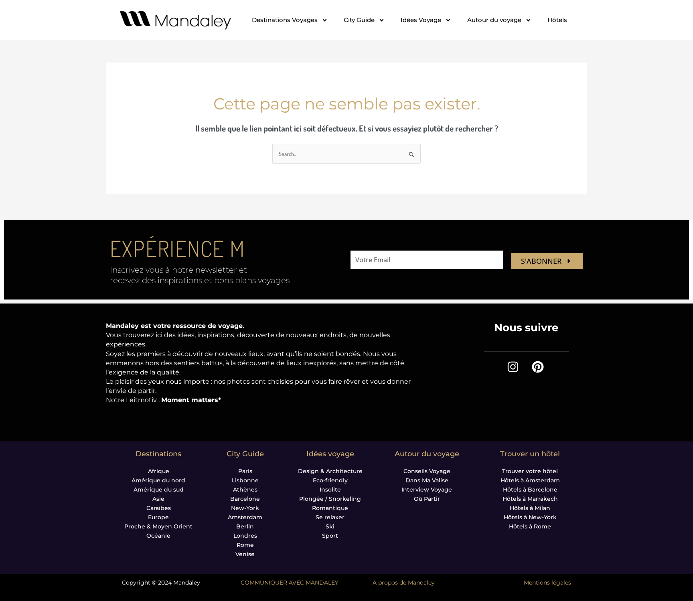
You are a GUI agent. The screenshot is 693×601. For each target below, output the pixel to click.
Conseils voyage (426, 471)
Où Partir (427, 498)
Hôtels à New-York (530, 517)
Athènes (245, 489)
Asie (158, 498)
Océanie (158, 535)
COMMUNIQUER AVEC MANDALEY (289, 582)
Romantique (330, 508)
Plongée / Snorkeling (330, 498)
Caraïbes (158, 508)
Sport (330, 535)
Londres (245, 535)
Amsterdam (245, 517)
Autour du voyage (494, 20)
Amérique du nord (158, 480)
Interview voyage (426, 489)
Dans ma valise (426, 480)
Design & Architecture (330, 471)
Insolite (330, 489)
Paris (245, 471)
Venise (245, 554)
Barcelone (245, 498)
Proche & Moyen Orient (158, 526)
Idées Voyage (421, 20)
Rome (245, 544)
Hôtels (557, 20)
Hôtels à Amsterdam (530, 480)
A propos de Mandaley (404, 582)
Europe (158, 517)
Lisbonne (245, 480)
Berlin (245, 526)
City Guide (359, 20)
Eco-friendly (330, 480)
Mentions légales (547, 582)
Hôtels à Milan (530, 508)
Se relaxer (330, 517)
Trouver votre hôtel (530, 471)
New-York (245, 508)
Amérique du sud (159, 489)
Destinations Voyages (285, 20)
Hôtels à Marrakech (530, 498)
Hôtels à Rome (530, 526)
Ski (330, 526)
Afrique (158, 471)
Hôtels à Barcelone (530, 489)
